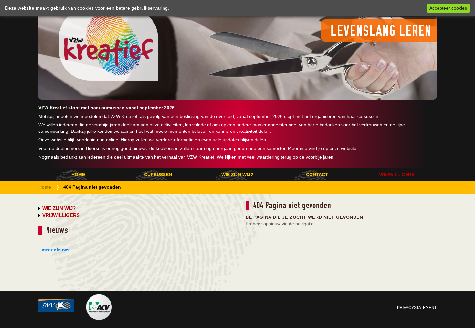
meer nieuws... (57, 249)
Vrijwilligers (396, 174)
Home (78, 174)
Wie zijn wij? (237, 174)
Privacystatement (417, 307)
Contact (317, 174)
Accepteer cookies (448, 8)
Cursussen (158, 174)
